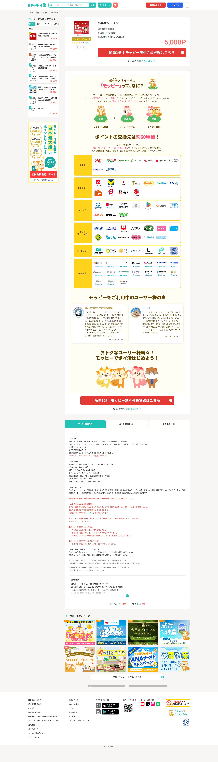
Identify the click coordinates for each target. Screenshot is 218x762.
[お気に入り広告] (115, 5)
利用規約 (31, 708)
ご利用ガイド (33, 729)
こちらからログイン (148, 61)
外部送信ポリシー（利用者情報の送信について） (46, 716)
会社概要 (31, 725)
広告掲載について (34, 700)
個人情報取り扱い (34, 712)
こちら (90, 513)
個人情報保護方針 (34, 704)
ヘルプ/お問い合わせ (36, 733)
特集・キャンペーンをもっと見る (127, 677)
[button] (28, 24)
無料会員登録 (155, 5)
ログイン (175, 5)
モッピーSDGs (33, 737)
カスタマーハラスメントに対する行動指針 (43, 720)
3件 (87, 43)
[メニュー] (187, 5)
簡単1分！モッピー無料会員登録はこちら (142, 52)
